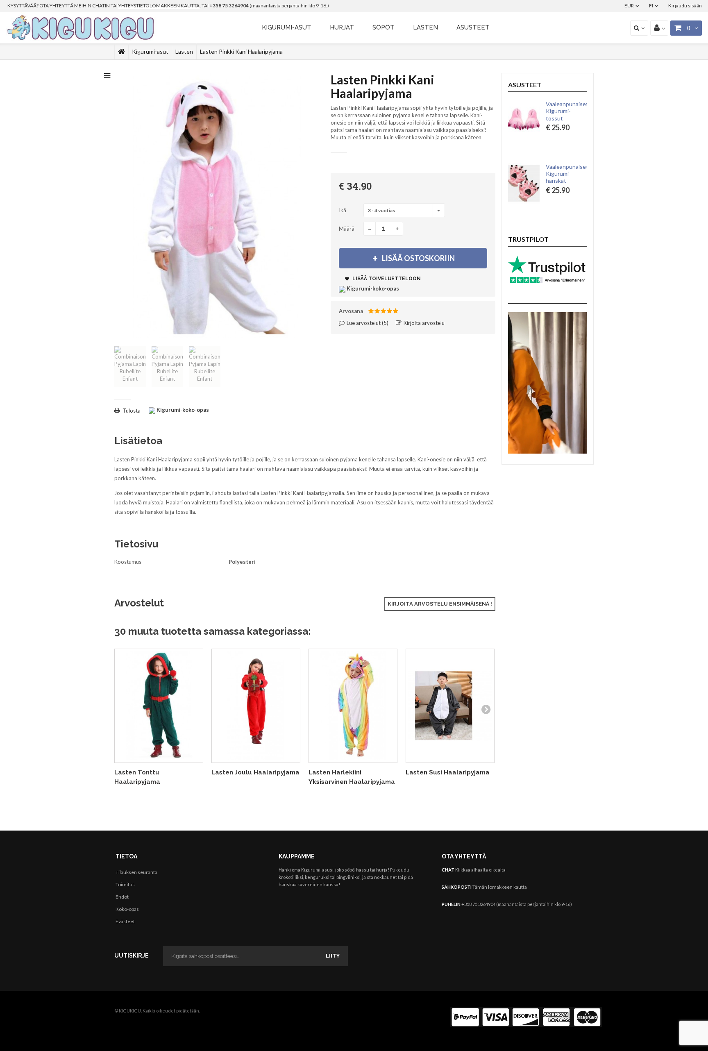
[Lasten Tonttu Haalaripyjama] (158, 706)
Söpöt (383, 27)
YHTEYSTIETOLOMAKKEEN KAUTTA (159, 5)
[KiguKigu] (81, 27)
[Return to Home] (121, 51)
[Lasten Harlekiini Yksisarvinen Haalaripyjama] (353, 706)
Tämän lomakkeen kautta (499, 887)
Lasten (425, 27)
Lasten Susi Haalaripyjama (448, 772)
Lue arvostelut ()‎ (366, 323)
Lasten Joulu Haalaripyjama (255, 772)
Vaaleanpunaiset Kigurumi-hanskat (567, 173)
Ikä (343, 210)
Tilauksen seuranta (136, 872)
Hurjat (342, 27)
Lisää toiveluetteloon (386, 278)
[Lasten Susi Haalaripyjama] (450, 706)
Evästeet (125, 921)
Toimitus (125, 884)
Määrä (346, 228)
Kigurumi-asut (286, 27)
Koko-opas (127, 909)
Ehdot (122, 897)
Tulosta (132, 410)
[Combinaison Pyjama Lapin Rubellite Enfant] (130, 366)
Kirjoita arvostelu (423, 323)
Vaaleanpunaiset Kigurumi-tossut (567, 111)
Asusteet (473, 27)
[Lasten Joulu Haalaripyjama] (255, 706)
